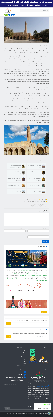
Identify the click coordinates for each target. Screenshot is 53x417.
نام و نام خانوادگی (45, 228)
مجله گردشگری (23, 357)
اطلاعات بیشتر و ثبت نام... (12, 5)
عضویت (8, 336)
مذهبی (41, 201)
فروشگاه (24, 354)
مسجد (44, 201)
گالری (25, 359)
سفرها (24, 352)
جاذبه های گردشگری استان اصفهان (30, 201)
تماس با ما (24, 363)
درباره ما (24, 361)
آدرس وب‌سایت (46, 234)
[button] (14, 15)
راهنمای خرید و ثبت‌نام (21, 365)
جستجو (8, 324)
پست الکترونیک (22, 228)
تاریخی (37, 201)
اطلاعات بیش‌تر (44, 312)
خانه (25, 350)
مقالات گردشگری (26, 199)
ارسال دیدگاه (45, 241)
